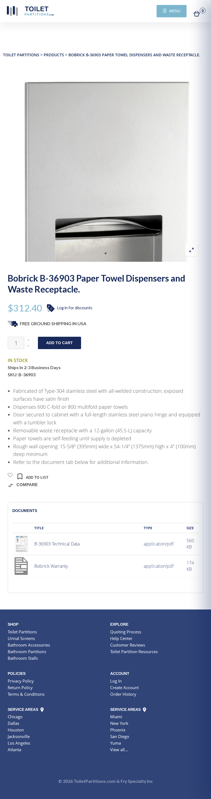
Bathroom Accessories (29, 645)
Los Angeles (19, 743)
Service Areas (23, 709)
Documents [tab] (24, 510)
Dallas (13, 723)
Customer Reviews (127, 645)
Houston (16, 730)
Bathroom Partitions (27, 651)
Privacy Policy (21, 681)
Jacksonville (19, 736)
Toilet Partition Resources (134, 651)
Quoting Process (125, 631)
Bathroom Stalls (23, 658)
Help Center (121, 638)
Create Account (124, 687)
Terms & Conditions (26, 694)
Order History (123, 694)
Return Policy (20, 687)
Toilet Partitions (30, 10)
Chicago (15, 716)
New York (119, 723)
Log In (116, 681)
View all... (119, 749)
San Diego (119, 736)
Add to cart (59, 343)
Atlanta (14, 749)
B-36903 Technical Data (57, 544)
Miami (116, 716)
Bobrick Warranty (51, 566)
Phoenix (118, 730)
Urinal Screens (21, 638)
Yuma (115, 743)
